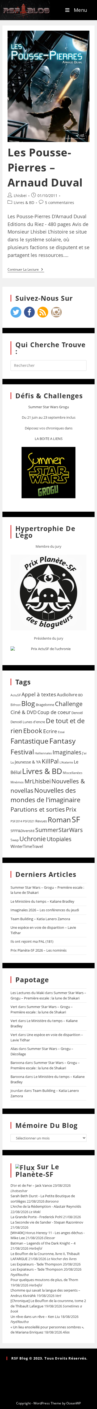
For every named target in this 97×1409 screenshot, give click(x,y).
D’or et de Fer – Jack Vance (31, 1185)
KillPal (50, 761)
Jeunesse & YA (28, 762)
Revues (41, 821)
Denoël (77, 712)
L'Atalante (66, 762)
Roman (59, 819)
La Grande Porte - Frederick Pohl (36, 1216)
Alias (14, 1048)
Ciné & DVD (24, 712)
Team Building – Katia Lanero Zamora (40, 918)
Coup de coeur (54, 712)
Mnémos (17, 782)
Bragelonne (45, 704)
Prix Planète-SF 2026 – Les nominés (39, 950)
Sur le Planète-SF (37, 1170)
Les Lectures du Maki (27, 992)
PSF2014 (16, 821)
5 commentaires (59, 202)
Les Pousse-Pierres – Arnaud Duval (45, 167)
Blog (28, 703)
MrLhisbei (38, 781)
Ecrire (50, 731)
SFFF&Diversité (22, 830)
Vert (14, 1006)
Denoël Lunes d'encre (28, 721)
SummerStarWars (59, 830)
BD (80, 695)
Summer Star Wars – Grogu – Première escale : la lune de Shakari (48, 995)
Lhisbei (20, 195)
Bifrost (15, 704)
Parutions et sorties (38, 809)
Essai (61, 732)
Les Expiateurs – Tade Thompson (37, 1269)
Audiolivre (67, 695)
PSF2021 (28, 821)
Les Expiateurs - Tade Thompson (36, 1264)
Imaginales (67, 752)
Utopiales (59, 839)
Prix (71, 809)
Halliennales (43, 753)
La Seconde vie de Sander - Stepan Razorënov (47, 1222)
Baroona (17, 1062)
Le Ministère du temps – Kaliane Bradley (42, 901)
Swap (15, 840)
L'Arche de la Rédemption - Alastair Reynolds (46, 1206)
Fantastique (29, 741)
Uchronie (32, 838)
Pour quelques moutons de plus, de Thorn (44, 1279)
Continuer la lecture (26, 270)
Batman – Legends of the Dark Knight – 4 (43, 1243)
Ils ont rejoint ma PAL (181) (32, 941)
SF (76, 819)
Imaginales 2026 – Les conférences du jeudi (45, 910)
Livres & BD (24, 202)
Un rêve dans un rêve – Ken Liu (35, 1316)
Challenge (68, 704)
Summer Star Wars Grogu (48, 406)
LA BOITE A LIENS (49, 438)
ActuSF (16, 695)
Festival (22, 751)
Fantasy (62, 741)
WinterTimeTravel (27, 846)
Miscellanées (72, 772)
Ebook (32, 730)
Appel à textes (39, 694)
